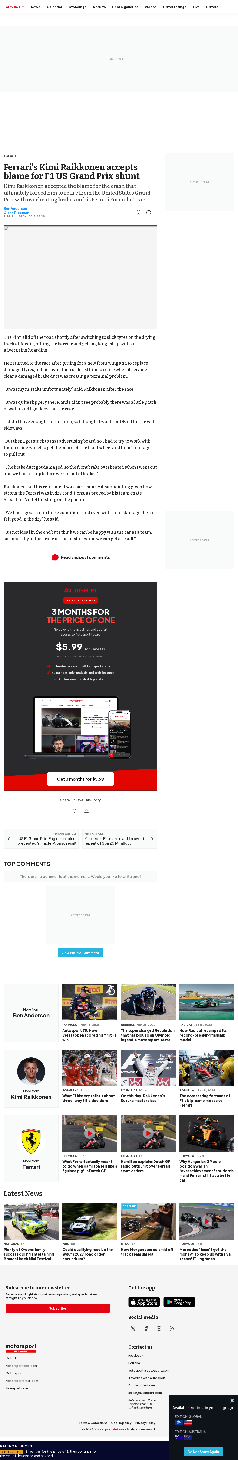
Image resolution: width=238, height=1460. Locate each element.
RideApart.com (17, 1388)
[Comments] (150, 212)
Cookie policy (121, 1423)
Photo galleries (125, 7)
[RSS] (172, 1328)
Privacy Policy (145, 1423)
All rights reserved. (141, 1429)
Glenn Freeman (16, 212)
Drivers (212, 7)
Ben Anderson (15, 208)
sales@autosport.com (145, 1393)
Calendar (54, 7)
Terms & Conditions (93, 1423)
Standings (77, 7)
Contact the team (141, 1385)
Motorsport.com (18, 1373)
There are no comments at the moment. (80, 876)
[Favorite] (138, 212)
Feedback (135, 1355)
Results (99, 7)
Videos (151, 7)
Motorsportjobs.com (21, 1366)
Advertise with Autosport (146, 1378)
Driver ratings (174, 7)
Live (196, 7)
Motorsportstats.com (22, 1380)
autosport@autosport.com (148, 1370)
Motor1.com (14, 1358)
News (35, 7)
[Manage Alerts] (86, 811)
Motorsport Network (110, 1429)
